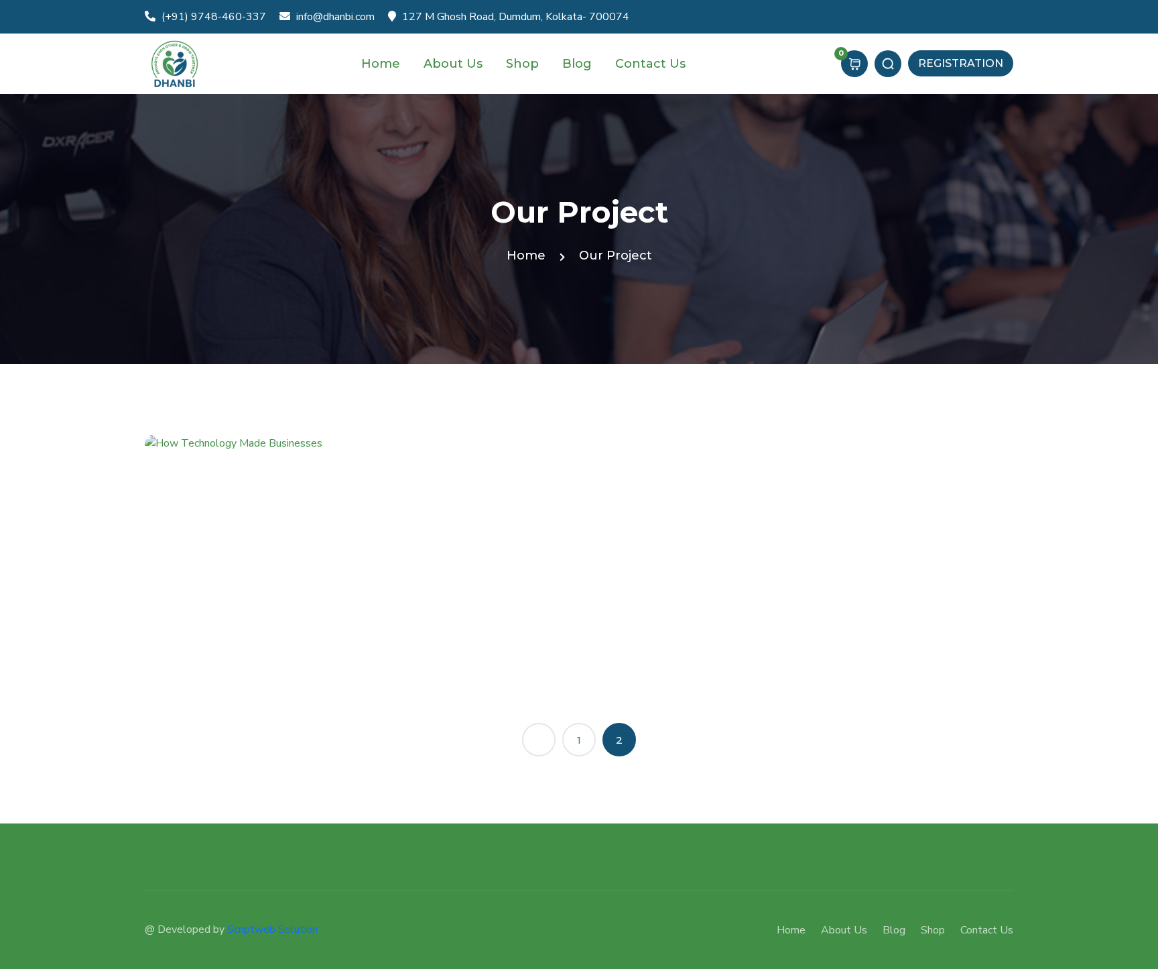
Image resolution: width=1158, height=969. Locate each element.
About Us (455, 63)
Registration (960, 63)
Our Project (615, 255)
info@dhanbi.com (334, 16)
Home (382, 63)
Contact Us (652, 63)
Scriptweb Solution (272, 929)
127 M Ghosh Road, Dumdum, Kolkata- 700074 (514, 16)
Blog (578, 63)
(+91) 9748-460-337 (212, 16)
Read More (191, 662)
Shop (524, 63)
